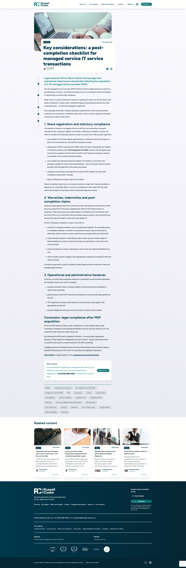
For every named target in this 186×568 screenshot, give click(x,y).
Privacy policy (77, 529)
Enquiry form (103, 370)
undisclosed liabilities (51, 412)
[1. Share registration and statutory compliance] (38, 83)
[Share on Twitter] (107, 69)
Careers (121, 4)
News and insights (107, 4)
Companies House (81, 397)
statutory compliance (65, 397)
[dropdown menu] (114, 470)
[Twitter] (145, 562)
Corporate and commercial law (63, 388)
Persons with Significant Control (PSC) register (68, 402)
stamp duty (48, 402)
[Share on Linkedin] (111, 69)
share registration (50, 397)
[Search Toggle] (137, 4)
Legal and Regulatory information (92, 529)
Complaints (105, 529)
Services (83, 4)
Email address (139, 496)
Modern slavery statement (64, 529)
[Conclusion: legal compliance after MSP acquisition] (38, 114)
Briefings (47, 388)
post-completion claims (88, 407)
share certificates (91, 402)
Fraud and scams (51, 529)
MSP (68, 392)
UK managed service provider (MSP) (85, 388)
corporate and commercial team (86, 355)
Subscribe (141, 501)
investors (89, 392)
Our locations (100, 504)
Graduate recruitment (78, 504)
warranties (64, 407)
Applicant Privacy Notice (116, 529)
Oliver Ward (49, 355)
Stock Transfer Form (50, 407)
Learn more (56, 474)
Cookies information (39, 529)
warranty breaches (105, 407)
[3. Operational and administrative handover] (38, 107)
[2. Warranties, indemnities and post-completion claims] (38, 95)
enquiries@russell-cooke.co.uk (85, 518)
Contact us (146, 4)
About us (130, 4)
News (38, 448)
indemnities (74, 407)
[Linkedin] (150, 562)
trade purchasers (100, 392)
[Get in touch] (38, 121)
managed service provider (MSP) (54, 392)
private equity (78, 392)
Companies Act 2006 (96, 397)
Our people (94, 4)
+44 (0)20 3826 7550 (61, 518)
